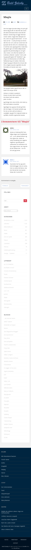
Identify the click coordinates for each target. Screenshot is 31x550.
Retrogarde (7, 301)
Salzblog (6, 414)
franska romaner (8, 277)
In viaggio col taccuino (10, 368)
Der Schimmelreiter (6, 487)
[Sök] (25, 200)
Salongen (6, 307)
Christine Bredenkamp (10, 271)
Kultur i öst (7, 381)
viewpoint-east (8, 427)
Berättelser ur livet (9, 220)
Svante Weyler (8, 417)
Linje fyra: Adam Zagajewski (9, 519)
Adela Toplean (8, 321)
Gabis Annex (7, 351)
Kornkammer (7, 284)
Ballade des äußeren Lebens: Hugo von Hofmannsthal (12, 512)
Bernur (6, 328)
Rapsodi (6, 404)
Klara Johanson (5, 500)
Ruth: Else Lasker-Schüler (8, 523)
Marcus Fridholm (8, 391)
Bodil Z (14, 22)
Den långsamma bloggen (11, 331)
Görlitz (3, 463)
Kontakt (15, 543)
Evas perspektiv (8, 341)
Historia (6, 247)
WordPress (16, 548)
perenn (6, 294)
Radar (5, 297)
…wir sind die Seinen (9, 318)
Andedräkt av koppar (10, 325)
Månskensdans (8, 388)
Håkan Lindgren (8, 355)
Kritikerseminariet (9, 287)
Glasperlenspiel (5, 493)
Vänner (3, 473)
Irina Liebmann (5, 497)
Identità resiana (8, 361)
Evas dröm (7, 338)
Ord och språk (8, 237)
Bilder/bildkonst (8, 227)
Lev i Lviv (6, 291)
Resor (5, 230)
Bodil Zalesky (5, 546)
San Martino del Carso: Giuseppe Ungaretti (13, 526)
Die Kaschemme (8, 335)
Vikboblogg (7, 431)
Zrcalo (5, 437)
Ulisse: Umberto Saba (7, 529)
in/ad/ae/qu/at (8, 281)
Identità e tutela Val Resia (11, 358)
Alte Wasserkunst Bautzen (8, 456)
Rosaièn (6, 411)
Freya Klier (7, 348)
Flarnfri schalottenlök (10, 345)
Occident (6, 398)
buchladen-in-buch (9, 267)
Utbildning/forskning (9, 250)
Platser (6, 240)
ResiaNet (6, 407)
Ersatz (5, 274)
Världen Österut (8, 424)
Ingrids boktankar (9, 371)
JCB (5, 374)
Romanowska (8, 304)
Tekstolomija (7, 421)
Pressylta (6, 401)
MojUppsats (7, 394)
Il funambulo (7, 364)
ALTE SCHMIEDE (8, 264)
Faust (2, 490)
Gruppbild (4, 466)
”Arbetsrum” (14, 539)
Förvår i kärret (5, 459)
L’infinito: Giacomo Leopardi (9, 516)
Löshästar (7, 243)
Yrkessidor (23, 539)
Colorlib (24, 546)
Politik (5, 233)
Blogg (6, 539)
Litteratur (6, 223)
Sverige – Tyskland (9, 253)
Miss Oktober (5, 476)
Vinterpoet (7, 434)
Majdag (3, 469)
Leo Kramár (7, 384)
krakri (5, 378)
